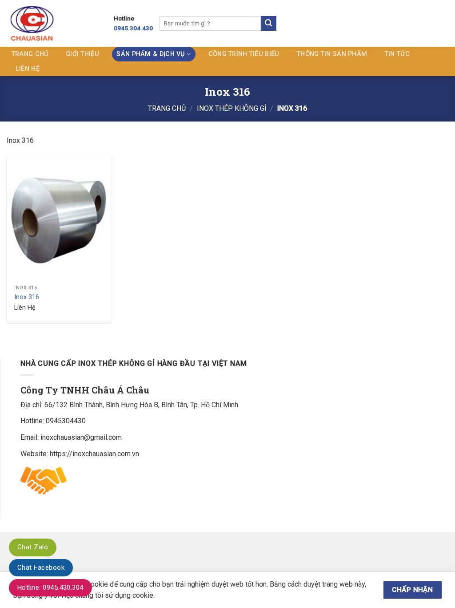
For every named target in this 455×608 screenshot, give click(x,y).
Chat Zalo (32, 547)
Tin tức (397, 54)
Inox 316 (26, 297)
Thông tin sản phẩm (332, 54)
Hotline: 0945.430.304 (50, 588)
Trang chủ (30, 54)
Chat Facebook (40, 567)
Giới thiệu (82, 54)
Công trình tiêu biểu (243, 54)
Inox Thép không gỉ (231, 108)
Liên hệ (28, 69)
